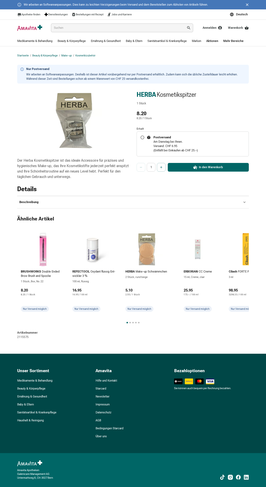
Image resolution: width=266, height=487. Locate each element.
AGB (98, 420)
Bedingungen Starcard (109, 428)
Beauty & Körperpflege (45, 55)
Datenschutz (103, 412)
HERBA (146, 94)
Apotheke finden (31, 14)
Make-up (66, 55)
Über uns (101, 436)
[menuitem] (34, 41)
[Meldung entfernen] (247, 5)
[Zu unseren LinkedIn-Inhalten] (246, 477)
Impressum (103, 404)
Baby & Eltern (25, 404)
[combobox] (117, 28)
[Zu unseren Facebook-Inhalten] (238, 477)
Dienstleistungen (58, 14)
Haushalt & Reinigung (30, 420)
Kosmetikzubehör (85, 55)
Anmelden (209, 27)
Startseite (23, 55)
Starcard (101, 388)
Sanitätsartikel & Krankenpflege (36, 412)
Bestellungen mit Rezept (90, 14)
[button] (239, 14)
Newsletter (102, 396)
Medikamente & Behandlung (34, 380)
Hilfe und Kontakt (106, 380)
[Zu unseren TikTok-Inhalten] (222, 477)
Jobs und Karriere (121, 14)
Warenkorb (235, 27)
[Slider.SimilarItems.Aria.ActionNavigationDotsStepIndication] (127, 322)
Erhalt (140, 128)
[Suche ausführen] (188, 28)
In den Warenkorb (211, 167)
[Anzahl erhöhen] (161, 167)
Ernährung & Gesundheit (32, 396)
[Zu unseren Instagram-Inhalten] (230, 477)
